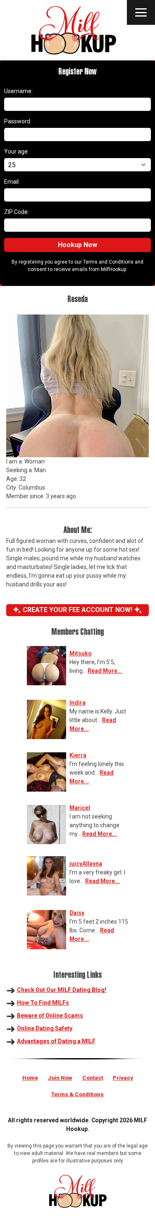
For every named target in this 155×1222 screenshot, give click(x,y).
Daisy (76, 913)
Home (30, 1077)
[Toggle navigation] (141, 12)
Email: (12, 181)
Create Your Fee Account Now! (77, 610)
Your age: (16, 151)
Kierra (77, 755)
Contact (92, 1077)
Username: (18, 91)
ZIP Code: (16, 212)
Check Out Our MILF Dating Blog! (61, 990)
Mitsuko (80, 653)
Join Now (60, 1077)
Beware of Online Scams (50, 1015)
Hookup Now (77, 245)
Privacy (123, 1077)
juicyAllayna (85, 863)
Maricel (79, 807)
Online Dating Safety (44, 1028)
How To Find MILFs (43, 1002)
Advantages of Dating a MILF (56, 1041)
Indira (77, 702)
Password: (17, 121)
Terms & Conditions (77, 1094)
